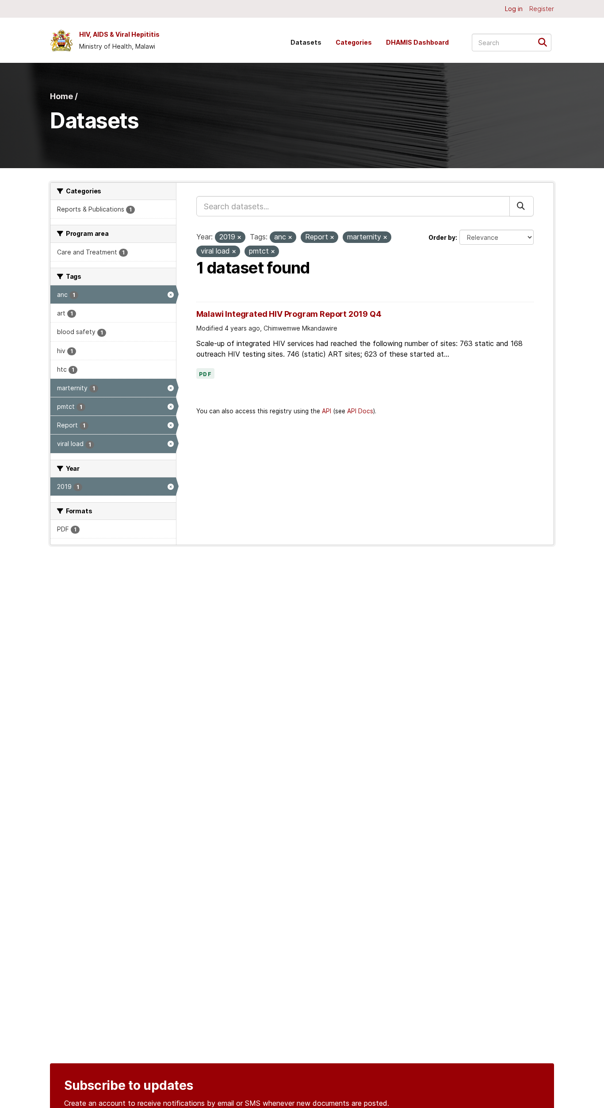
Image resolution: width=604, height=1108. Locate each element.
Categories (354, 42)
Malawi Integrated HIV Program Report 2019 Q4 (289, 314)
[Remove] (239, 238)
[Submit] (545, 42)
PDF (205, 374)
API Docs (360, 411)
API (326, 411)
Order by (441, 237)
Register (541, 8)
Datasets (306, 42)
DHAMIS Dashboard (417, 42)
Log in (514, 8)
